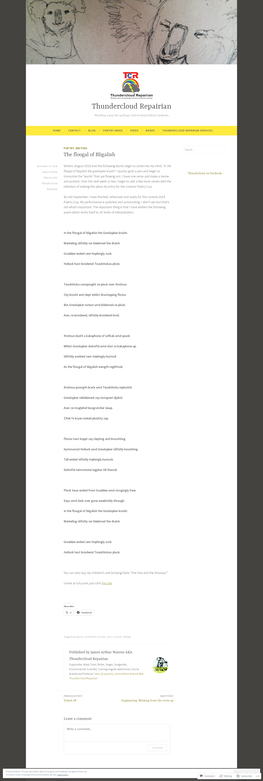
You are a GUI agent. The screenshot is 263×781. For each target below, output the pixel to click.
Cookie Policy (62, 774)
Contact (74, 130)
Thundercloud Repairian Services (187, 130)
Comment (157, 747)
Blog (92, 130)
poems (102, 636)
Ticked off (73, 698)
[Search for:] (204, 149)
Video (134, 130)
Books (150, 130)
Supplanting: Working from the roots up (147, 698)
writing (81, 148)
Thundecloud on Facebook (205, 173)
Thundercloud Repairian (131, 106)
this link (107, 583)
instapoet (77, 636)
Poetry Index (113, 130)
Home (57, 130)
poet (110, 636)
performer (91, 636)
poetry (69, 148)
